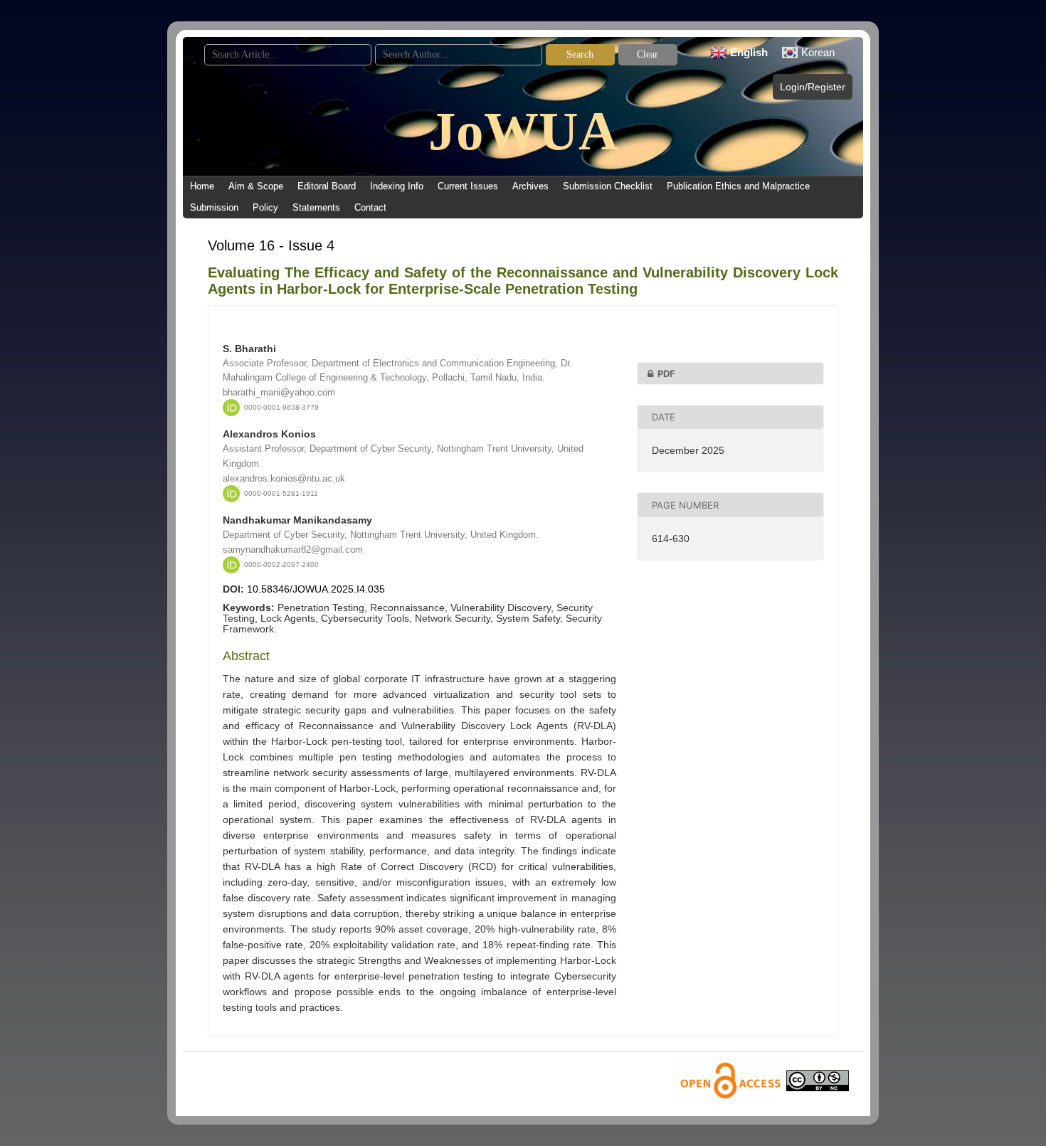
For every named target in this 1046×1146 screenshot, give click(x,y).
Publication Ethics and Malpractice (738, 186)
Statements (316, 207)
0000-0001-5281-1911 (281, 493)
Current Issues (468, 186)
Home (202, 186)
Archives (530, 186)
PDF (666, 373)
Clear (647, 54)
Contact (370, 207)
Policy (265, 207)
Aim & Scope (255, 186)
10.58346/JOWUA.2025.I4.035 (316, 589)
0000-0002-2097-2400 (281, 564)
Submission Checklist (608, 186)
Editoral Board (326, 186)
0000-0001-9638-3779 (281, 407)
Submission (214, 207)
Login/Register (812, 86)
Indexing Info (396, 186)
